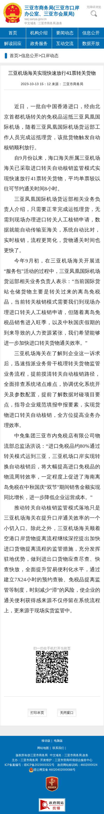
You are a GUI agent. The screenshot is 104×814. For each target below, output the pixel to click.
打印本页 (37, 713)
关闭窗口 (67, 713)
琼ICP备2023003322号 (39, 765)
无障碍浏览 (94, 7)
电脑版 (58, 740)
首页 (12, 32)
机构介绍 (39, 32)
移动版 (46, 740)
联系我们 (58, 748)
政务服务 (39, 43)
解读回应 (13, 43)
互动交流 (65, 43)
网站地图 (43, 748)
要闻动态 (65, 32)
